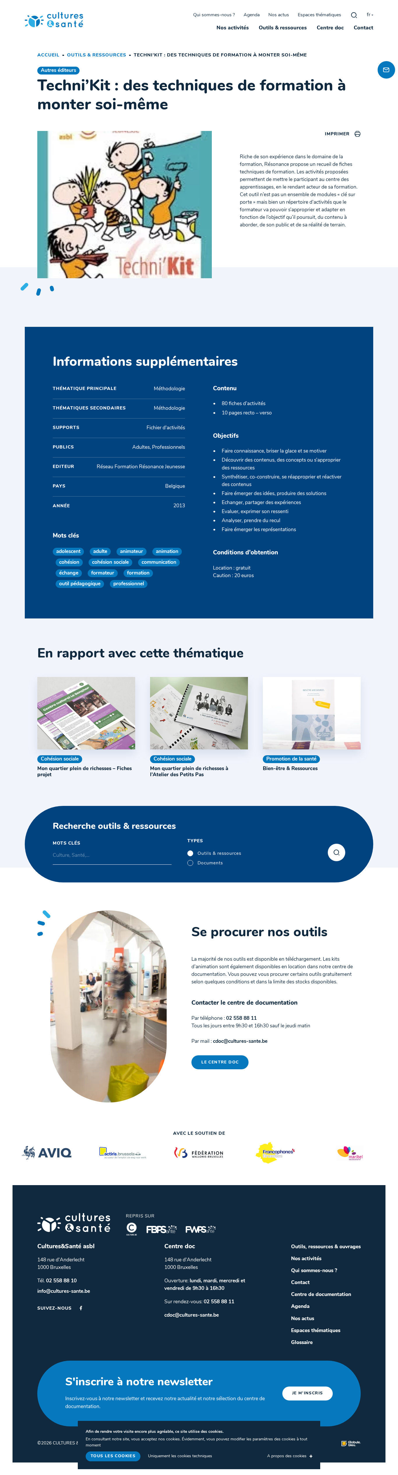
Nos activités (232, 28)
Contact (363, 28)
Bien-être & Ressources (290, 768)
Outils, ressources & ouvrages (326, 1246)
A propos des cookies (287, 1456)
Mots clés (66, 843)
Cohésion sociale (60, 759)
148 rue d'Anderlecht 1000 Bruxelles (60, 1264)
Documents (210, 863)
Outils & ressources (283, 28)
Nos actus (278, 15)
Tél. (57, 1281)
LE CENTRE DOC (220, 1062)
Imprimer (337, 134)
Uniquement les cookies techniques (180, 1456)
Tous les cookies (113, 1456)
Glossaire (302, 1342)
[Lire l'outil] (86, 713)
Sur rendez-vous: (199, 1302)
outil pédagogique (80, 584)
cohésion (69, 562)
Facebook (81, 1308)
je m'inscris (307, 1393)
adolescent (68, 551)
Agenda (252, 15)
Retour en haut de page (385, 50)
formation (138, 573)
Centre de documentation (321, 1294)
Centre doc (330, 28)
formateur (102, 573)
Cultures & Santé (73, 1222)
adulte (100, 551)
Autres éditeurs (58, 70)
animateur (131, 551)
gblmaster (354, 15)
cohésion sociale (110, 562)
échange (68, 573)
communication (159, 562)
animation (167, 551)
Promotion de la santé (291, 759)
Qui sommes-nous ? (214, 15)
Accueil (48, 55)
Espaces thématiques (319, 15)
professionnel (128, 584)
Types (195, 841)
